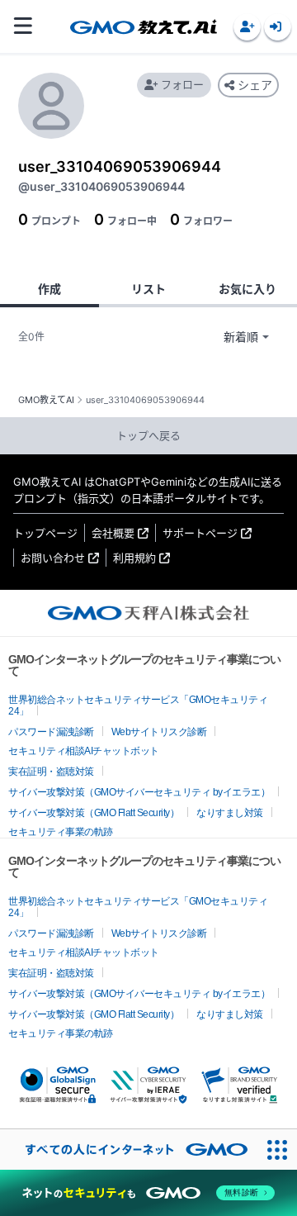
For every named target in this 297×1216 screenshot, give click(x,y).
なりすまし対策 (229, 813)
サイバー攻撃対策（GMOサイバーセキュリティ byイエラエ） (139, 792)
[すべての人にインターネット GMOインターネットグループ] (128, 1149)
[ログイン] (277, 26)
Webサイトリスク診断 (159, 732)
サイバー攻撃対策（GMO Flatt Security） (93, 813)
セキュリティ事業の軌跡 (60, 832)
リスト (148, 289)
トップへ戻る (148, 435)
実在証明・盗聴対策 (51, 771)
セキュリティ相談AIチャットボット (83, 751)
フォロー (182, 84)
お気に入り (247, 289)
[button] (247, 26)
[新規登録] (247, 26)
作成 (49, 289)
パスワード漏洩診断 (51, 732)
